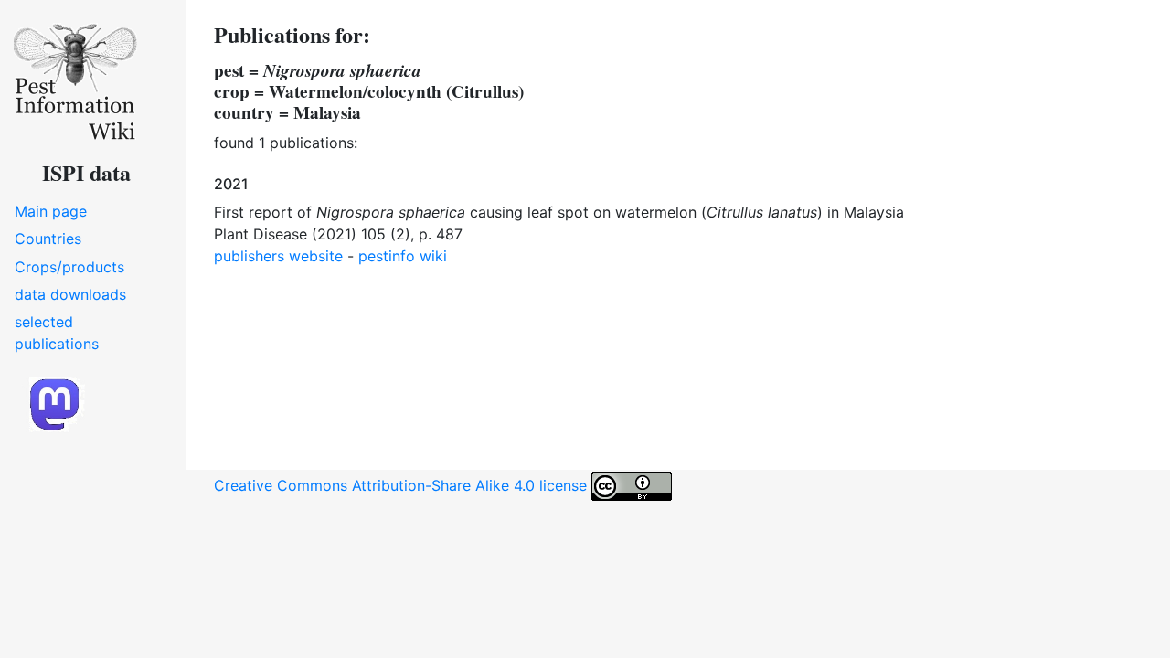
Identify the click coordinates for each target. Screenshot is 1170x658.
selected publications (57, 333)
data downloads (70, 294)
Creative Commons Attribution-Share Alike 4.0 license (402, 485)
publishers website (278, 256)
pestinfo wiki (402, 256)
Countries (48, 238)
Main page (51, 211)
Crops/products (69, 267)
